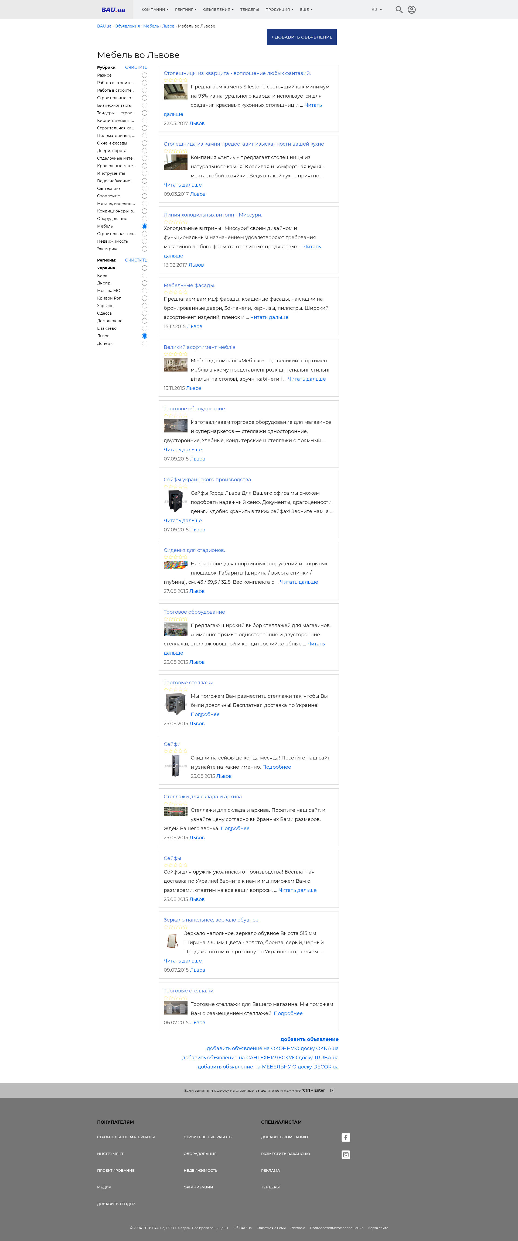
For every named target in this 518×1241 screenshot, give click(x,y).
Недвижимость (200, 1170)
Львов (197, 123)
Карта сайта (378, 1228)
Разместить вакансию (285, 1153)
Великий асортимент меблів (200, 347)
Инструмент (110, 1153)
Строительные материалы (126, 1137)
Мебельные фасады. (189, 285)
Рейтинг (184, 9)
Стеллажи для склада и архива (203, 797)
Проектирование (116, 1170)
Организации (198, 1187)
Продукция (277, 9)
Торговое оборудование (194, 409)
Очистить (136, 67)
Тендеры (249, 9)
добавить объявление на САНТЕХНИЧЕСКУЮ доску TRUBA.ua (260, 1058)
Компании (153, 9)
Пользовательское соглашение (336, 1228)
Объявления (216, 9)
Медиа (104, 1187)
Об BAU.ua (243, 1228)
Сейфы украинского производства (207, 480)
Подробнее (205, 714)
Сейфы (172, 858)
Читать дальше (183, 185)
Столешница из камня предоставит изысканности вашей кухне (244, 144)
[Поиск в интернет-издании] (399, 10)
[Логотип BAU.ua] (117, 9)
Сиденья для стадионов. (194, 550)
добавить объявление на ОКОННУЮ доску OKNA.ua (273, 1048)
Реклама (270, 1170)
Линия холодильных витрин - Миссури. (213, 215)
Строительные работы (208, 1137)
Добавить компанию (284, 1137)
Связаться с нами (271, 1228)
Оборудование (200, 1153)
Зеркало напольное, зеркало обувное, (212, 920)
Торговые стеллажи (188, 683)
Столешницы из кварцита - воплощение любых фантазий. (237, 73)
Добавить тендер (116, 1204)
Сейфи (172, 744)
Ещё (304, 9)
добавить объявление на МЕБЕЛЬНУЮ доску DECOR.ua (268, 1067)
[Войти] (412, 10)
